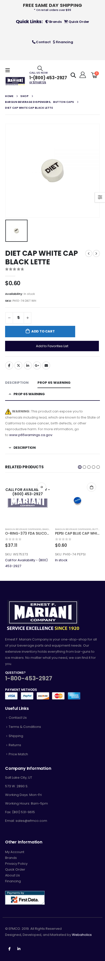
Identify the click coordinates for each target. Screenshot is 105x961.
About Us (12, 875)
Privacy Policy (16, 863)
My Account (14, 852)
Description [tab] (17, 382)
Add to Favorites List (52, 346)
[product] (77, 501)
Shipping (16, 735)
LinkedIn (28, 365)
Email (46, 365)
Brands (54, 21)
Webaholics (82, 934)
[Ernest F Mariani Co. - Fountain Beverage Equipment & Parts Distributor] (15, 81)
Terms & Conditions (25, 726)
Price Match (18, 754)
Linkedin (19, 948)
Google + (37, 365)
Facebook (9, 365)
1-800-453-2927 (28, 678)
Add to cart (43, 331)
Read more (41, 487)
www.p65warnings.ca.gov (30, 435)
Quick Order (78, 21)
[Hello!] (82, 75)
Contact (42, 42)
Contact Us (18, 717)
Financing (64, 42)
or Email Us (37, 82)
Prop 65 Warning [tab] (54, 382)
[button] (79, 467)
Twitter (18, 365)
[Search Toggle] (40, 68)
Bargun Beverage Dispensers (23, 529)
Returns (15, 745)
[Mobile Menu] (9, 70)
